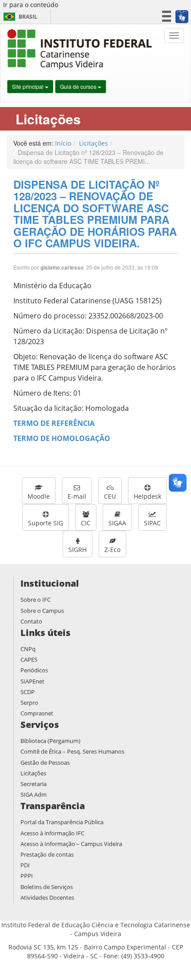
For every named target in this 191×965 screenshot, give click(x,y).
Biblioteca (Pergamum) (50, 741)
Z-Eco (112, 549)
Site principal (28, 86)
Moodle (39, 496)
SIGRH (77, 549)
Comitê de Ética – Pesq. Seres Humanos (72, 751)
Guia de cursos (79, 86)
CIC (86, 523)
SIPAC (152, 523)
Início (63, 143)
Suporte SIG (45, 523)
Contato (31, 621)
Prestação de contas (47, 854)
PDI (25, 865)
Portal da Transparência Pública (61, 822)
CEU (110, 496)
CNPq (28, 649)
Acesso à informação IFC (52, 833)
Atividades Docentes (47, 897)
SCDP (27, 692)
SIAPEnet (32, 681)
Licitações (93, 143)
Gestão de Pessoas (45, 762)
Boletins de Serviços (46, 887)
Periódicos (34, 670)
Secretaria (33, 784)
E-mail (77, 496)
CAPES (28, 659)
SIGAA (117, 523)
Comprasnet (36, 713)
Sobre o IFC (35, 600)
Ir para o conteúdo (30, 4)
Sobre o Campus (42, 611)
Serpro (29, 703)
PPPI (26, 876)
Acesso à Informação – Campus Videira (71, 844)
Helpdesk (147, 496)
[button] (181, 16)
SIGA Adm (33, 794)
